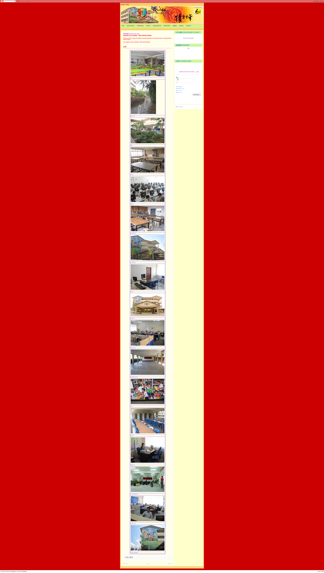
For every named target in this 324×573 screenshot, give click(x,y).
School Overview (130, 25)
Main (123, 25)
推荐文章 (181, 25)
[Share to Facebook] (130, 557)
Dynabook (13, 571)
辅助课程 (175, 25)
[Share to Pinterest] (132, 557)
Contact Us (188, 25)
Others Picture (179, 106)
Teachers (148, 25)
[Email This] (126, 557)
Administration (140, 25)
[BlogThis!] (127, 557)
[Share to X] (129, 557)
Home (148, 563)
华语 (127, 4)
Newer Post (125, 563)
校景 (125, 47)
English (123, 4)
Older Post (170, 563)
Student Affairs (167, 25)
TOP (322, 571)
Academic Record (157, 25)
